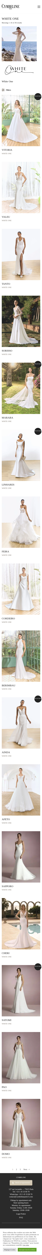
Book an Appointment (22, 1183)
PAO (4, 1087)
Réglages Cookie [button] (9, 1250)
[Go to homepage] (10, 6)
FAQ (21, 1217)
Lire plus (26, 1245)
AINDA (6, 752)
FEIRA (5, 551)
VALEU (6, 217)
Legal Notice (21, 1214)
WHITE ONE (6, 153)
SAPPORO (7, 886)
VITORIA (7, 150)
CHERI (5, 953)
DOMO (6, 1154)
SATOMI (6, 1020)
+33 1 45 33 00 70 (23, 1192)
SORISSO (7, 350)
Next (25, 1169)
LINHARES (8, 484)
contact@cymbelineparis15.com (21, 1197)
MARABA (7, 417)
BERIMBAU (8, 685)
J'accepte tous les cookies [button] (27, 1250)
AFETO (6, 819)
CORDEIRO (8, 618)
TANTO (6, 283)
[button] (39, 6)
